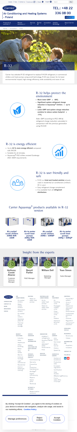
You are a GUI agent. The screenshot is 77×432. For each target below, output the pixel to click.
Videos (6, 311)
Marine (20, 355)
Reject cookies (39, 419)
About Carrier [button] (69, 22)
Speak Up (57, 350)
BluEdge (33, 371)
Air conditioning (20, 297)
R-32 (43, 349)
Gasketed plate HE (21, 319)
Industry (20, 338)
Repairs (32, 377)
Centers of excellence (57, 359)
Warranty (33, 362)
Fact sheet (57, 342)
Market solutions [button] (21, 23)
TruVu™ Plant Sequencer (69, 304)
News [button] (15, 2)
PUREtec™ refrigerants (45, 337)
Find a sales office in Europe (57, 379)
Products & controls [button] (7, 23)
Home (5, 28)
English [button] (49, 2)
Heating (30, 296)
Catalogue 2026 (67, 329)
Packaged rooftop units (57, 307)
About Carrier (54, 334)
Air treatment (55, 297)
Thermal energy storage (20, 324)
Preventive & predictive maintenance (33, 366)
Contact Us (67, 351)
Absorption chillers (21, 310)
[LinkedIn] (65, 358)
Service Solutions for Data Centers (32, 348)
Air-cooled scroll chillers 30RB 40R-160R (12, 234)
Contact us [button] (22, 2)
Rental (40, 23)
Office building (20, 345)
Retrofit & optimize (31, 388)
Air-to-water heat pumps (45, 301)
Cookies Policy (30, 409)
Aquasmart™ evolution (69, 323)
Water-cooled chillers (20, 305)
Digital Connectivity (33, 374)
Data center (20, 351)
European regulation (57, 366)
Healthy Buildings (56, 23)
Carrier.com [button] (31, 2)
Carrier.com (8, 301)
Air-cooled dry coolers (21, 315)
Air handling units (57, 301)
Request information (32, 340)
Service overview (31, 334)
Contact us (7, 304)
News (5, 306)
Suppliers (69, 345)
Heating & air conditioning (44, 297)
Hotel (19, 340)
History (56, 348)
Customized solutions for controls (69, 316)
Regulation (69, 320)
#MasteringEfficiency (57, 376)
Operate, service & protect (31, 355)
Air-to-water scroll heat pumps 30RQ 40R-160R (29, 235)
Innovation (13, 28)
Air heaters (56, 317)
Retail (19, 348)
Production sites (57, 362)
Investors (69, 347)
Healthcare (21, 342)
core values (56, 339)
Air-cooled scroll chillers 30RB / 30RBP (47, 233)
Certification (57, 370)
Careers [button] (10, 2)
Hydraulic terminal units (57, 322)
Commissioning (33, 360)
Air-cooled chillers (21, 301)
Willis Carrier (56, 345)
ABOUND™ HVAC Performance (69, 309)
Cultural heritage (20, 357)
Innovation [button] (47, 22)
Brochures (7, 308)
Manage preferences (17, 419)
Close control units (56, 312)
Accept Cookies (57, 419)
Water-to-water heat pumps (33, 300)
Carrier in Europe (55, 354)
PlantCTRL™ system (69, 299)
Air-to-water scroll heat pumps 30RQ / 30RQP (65, 234)
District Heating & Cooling (21, 368)
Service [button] (32, 22)
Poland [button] (41, 2)
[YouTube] (68, 358)
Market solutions (19, 334)
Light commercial (21, 361)
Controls (67, 296)
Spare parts (32, 380)
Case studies (56, 372)
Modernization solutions (33, 392)
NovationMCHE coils (45, 341)
